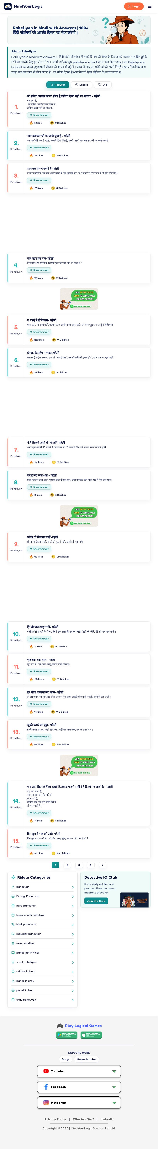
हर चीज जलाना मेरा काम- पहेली (45, 692)
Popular (60, 84)
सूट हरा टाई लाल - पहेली (41, 660)
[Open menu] (150, 6)
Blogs (66, 1059)
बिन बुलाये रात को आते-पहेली (43, 834)
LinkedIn (107, 1119)
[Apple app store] (91, 1035)
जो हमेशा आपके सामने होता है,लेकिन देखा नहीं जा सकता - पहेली (63, 96)
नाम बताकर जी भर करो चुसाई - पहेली (48, 136)
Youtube (57, 1071)
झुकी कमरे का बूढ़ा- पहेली (41, 725)
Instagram (58, 1102)
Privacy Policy (56, 1119)
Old (105, 84)
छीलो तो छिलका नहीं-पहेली (42, 537)
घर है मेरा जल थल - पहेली (42, 475)
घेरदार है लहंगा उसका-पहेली (43, 353)
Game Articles (86, 1059)
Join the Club (96, 900)
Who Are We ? (83, 1119)
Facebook (58, 1087)
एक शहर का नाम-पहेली (40, 258)
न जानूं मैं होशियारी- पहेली (41, 320)
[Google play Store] (66, 1035)
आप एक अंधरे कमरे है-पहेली (43, 168)
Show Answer (41, 114)
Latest (83, 84)
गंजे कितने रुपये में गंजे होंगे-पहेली (46, 443)
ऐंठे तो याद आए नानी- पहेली (42, 627)
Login (136, 6)
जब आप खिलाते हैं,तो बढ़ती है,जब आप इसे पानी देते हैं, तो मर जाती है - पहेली (70, 787)
